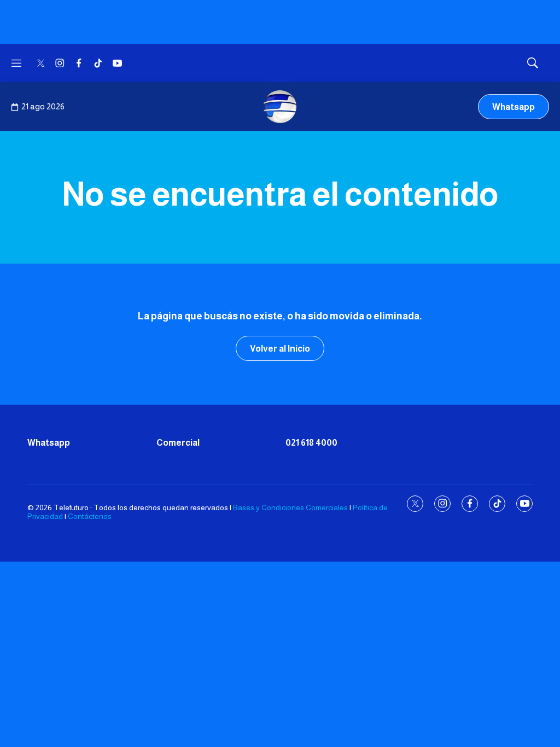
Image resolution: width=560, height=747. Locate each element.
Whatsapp (513, 107)
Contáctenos (90, 516)
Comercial (178, 442)
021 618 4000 (311, 442)
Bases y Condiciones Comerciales (290, 507)
